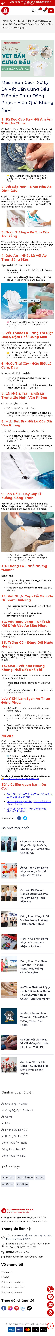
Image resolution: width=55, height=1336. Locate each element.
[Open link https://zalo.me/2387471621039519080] (23, 1308)
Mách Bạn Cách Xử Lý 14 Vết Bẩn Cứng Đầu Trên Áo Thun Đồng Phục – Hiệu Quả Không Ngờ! (27, 24)
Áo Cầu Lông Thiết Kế (14, 1103)
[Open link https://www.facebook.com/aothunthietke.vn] (3, 1308)
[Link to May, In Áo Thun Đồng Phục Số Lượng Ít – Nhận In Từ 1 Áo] (9, 941)
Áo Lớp (5, 1123)
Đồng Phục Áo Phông (14, 1142)
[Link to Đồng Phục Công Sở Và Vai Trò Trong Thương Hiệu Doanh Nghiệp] (9, 919)
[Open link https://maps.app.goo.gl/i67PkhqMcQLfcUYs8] (50, 1312)
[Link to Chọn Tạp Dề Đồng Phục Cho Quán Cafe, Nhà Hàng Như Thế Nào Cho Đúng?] (9, 844)
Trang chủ (8, 21)
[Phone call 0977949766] (50, 1289)
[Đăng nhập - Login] (33, 10)
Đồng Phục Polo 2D (13, 1149)
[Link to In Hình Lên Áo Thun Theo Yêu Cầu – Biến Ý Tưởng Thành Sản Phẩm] (9, 1016)
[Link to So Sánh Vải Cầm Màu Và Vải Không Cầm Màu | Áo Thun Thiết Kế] (9, 1042)
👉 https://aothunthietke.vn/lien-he (20, 778)
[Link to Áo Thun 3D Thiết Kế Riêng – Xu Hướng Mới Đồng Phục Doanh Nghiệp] (9, 1065)
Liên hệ (5, 1277)
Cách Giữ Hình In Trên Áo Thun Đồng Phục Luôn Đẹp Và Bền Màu (30, 795)
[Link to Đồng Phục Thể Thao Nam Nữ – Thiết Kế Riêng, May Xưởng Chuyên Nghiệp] (9, 964)
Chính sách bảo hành (12, 1282)
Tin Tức (21, 21)
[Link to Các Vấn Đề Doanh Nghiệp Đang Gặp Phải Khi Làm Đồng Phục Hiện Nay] (9, 893)
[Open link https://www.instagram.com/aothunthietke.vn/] (10, 1308)
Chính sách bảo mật (12, 1292)
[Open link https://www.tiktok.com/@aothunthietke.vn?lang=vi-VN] (29, 1308)
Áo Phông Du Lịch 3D (14, 1136)
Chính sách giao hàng (12, 1287)
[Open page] (5, 11)
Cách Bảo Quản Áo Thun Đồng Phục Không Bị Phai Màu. (26, 810)
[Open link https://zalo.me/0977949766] (50, 1304)
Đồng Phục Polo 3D (13, 1155)
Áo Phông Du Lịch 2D (14, 1129)
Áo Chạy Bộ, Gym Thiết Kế (17, 1110)
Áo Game (7, 1116)
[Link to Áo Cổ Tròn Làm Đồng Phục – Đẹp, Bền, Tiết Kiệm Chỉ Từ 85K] (9, 870)
